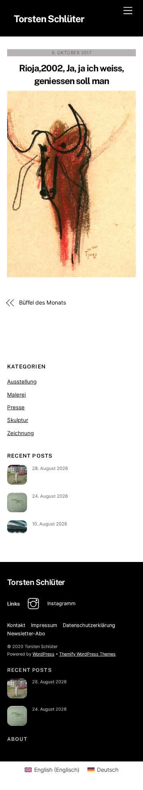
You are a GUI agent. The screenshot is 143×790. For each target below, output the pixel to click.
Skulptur (17, 420)
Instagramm (60, 603)
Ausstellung (22, 381)
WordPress (43, 654)
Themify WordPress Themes (87, 654)
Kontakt (16, 625)
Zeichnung (20, 433)
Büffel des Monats (42, 302)
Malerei (16, 394)
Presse (16, 407)
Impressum (44, 625)
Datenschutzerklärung (89, 625)
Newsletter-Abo (26, 634)
